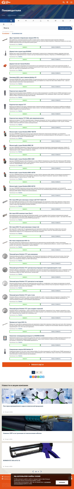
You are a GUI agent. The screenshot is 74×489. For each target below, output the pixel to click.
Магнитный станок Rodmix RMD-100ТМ (22, 132)
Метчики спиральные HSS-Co (19, 240)
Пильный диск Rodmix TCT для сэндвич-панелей (26, 308)
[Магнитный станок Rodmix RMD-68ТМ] (5, 174)
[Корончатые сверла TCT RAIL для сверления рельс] (5, 120)
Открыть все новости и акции (71, 385)
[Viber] (36, 377)
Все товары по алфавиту (3, 20)
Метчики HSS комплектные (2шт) (20, 213)
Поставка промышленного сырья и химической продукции (23, 406)
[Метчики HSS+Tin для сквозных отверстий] (5, 229)
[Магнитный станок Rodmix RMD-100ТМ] (5, 133)
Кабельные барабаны (48, 20)
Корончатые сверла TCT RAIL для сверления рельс (26, 118)
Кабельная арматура (33, 20)
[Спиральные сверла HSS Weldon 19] (5, 351)
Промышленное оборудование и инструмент (70, 20)
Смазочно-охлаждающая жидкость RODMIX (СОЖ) (26, 336)
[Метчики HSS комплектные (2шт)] (5, 215)
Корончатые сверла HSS (17, 91)
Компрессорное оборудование (55, 20)
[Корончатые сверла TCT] (5, 106)
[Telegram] (43, 377)
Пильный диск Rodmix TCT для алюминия (23, 254)
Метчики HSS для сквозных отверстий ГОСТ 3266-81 (27, 200)
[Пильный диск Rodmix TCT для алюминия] (5, 256)
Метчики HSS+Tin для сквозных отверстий (24, 227)
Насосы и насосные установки (63, 20)
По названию (5, 33)
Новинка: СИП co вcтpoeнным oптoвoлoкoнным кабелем (22, 433)
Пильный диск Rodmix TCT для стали (22, 295)
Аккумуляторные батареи (18, 20)
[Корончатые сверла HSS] (5, 93)
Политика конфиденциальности (51, 486)
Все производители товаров (11, 20)
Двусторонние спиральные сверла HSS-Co (24, 38)
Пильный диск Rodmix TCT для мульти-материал (26, 281)
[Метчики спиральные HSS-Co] (5, 242)
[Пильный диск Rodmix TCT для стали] (5, 297)
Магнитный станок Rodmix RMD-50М (21, 159)
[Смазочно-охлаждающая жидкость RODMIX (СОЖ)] (5, 337)
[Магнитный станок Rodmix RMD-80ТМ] (5, 188)
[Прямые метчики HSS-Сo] (5, 324)
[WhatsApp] (38, 377)
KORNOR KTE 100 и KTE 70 (11, 460)
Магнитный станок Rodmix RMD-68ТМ (22, 172)
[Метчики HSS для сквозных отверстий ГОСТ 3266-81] (5, 201)
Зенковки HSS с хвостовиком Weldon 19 (22, 77)
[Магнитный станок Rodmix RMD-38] (5, 147)
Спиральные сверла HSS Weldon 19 (21, 349)
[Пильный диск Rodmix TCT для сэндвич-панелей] (5, 310)
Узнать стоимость (55, 47)
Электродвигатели (3, 24)
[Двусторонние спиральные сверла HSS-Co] (5, 40)
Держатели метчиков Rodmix (19, 64)
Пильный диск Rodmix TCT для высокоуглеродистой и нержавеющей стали (35, 268)
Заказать (25, 47)
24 (43, 365)
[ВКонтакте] (31, 377)
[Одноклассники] (33, 377)
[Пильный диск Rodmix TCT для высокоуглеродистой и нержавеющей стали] (5, 269)
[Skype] (41, 377)
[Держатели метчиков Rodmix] (5, 65)
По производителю (17, 33)
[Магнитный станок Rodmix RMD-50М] (5, 161)
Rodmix (20, 44)
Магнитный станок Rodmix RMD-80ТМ (22, 186)
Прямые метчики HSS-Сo (18, 322)
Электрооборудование (11, 24)
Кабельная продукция (40, 20)
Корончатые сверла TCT (17, 104)
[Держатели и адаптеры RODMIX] (5, 53)
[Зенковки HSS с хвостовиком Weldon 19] (5, 79)
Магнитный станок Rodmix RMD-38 (21, 145)
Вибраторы (26, 20)
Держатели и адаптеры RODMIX (20, 51)
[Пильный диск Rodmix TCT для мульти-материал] (5, 283)
